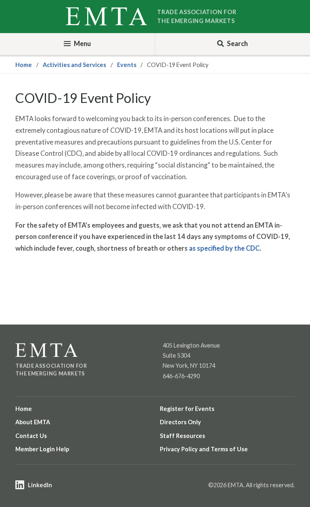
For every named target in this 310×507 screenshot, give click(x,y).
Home (23, 64)
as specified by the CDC (224, 248)
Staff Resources (182, 435)
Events (126, 64)
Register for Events (187, 408)
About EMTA (32, 422)
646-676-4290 (181, 376)
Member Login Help (42, 449)
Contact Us (31, 435)
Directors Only (180, 422)
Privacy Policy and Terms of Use (204, 449)
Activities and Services (74, 64)
